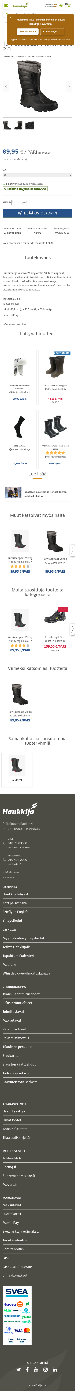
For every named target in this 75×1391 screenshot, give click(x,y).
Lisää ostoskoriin (40, 213)
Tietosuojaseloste (16, 1073)
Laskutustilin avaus (18, 1266)
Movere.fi (10, 1184)
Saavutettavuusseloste (20, 1081)
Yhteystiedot (12, 920)
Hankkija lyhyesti (16, 894)
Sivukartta (11, 1055)
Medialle (9, 964)
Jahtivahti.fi (12, 1158)
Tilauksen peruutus (17, 1046)
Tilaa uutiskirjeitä (16, 1137)
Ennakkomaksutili (16, 1275)
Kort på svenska (15, 903)
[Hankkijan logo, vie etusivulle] (22, 5)
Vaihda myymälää (52, 31)
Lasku (7, 1257)
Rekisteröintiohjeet (17, 1002)
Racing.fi (9, 1166)
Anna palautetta (15, 1128)
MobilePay (11, 1222)
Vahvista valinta (28, 31)
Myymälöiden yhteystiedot (23, 938)
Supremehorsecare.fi (19, 1175)
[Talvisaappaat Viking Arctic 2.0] (37, 86)
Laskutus (9, 929)
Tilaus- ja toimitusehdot (21, 994)
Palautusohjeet (14, 1029)
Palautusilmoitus (16, 1038)
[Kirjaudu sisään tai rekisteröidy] (60, 5)
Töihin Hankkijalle (17, 947)
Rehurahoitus (13, 1249)
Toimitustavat (13, 1011)
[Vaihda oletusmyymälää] (55, 5)
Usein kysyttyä (14, 1111)
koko (5, 170)
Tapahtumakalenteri (18, 955)
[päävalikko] (6, 5)
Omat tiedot (12, 1120)
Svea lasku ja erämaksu (21, 1231)
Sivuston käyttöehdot (19, 1064)
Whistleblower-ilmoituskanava (26, 973)
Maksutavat (12, 1020)
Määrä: (7, 202)
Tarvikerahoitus (15, 1240)
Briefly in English (15, 911)
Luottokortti (12, 1213)
